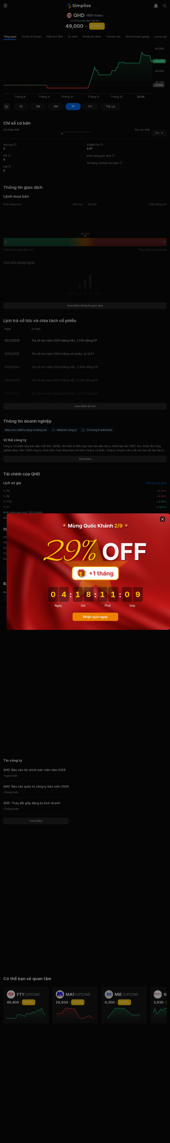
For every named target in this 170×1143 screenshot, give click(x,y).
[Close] (162, 519)
